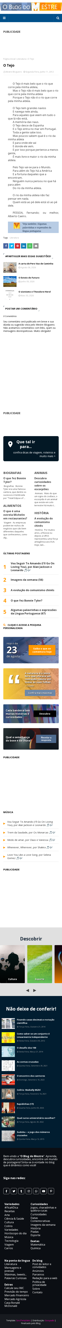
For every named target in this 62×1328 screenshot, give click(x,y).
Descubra (44, 713)
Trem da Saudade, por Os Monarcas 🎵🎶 (31, 832)
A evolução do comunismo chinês (43, 522)
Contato (37, 1292)
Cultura (12, 979)
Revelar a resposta (46, 738)
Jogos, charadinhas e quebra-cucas (43, 1209)
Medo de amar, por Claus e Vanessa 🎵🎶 (31, 839)
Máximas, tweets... (15, 1274)
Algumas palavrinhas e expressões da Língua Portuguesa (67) (34, 611)
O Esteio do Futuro (29, 277)
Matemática (38, 1244)
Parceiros (38, 1274)
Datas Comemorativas (40, 1219)
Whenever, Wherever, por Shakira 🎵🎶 (30, 847)
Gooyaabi (49, 1320)
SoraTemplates (23, 1320)
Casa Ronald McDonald (12, 1304)
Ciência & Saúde (14, 1218)
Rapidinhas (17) (25, 1103)
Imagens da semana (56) (27, 580)
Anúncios (38, 1271)
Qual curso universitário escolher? (36, 1117)
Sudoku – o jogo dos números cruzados (33, 1134)
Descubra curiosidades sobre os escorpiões (42, 483)
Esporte (39, 979)
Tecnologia (11, 1241)
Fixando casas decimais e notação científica (35, 1021)
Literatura (21, 59)
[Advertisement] (32, 425)
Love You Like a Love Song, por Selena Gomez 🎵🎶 (29, 856)
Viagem (9, 1244)
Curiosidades (39, 1214)
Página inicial (9, 59)
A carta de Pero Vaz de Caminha (36, 263)
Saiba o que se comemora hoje (42, 650)
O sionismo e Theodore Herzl (35, 291)
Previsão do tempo (16, 1291)
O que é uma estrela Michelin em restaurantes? (15, 514)
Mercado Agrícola (15, 1299)
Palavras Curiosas (15, 1278)
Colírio (8, 1226)
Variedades (11, 1229)
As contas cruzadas (28, 1061)
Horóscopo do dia (15, 1233)
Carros (8, 1248)
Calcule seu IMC (14, 1288)
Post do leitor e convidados (41, 1265)
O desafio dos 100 (26, 1047)
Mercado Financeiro (16, 1295)
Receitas (9, 1211)
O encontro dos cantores (31, 1075)
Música (8, 1237)
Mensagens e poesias (12, 1269)
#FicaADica (11, 1207)
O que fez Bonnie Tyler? (26, 600)
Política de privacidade (39, 1283)
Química (36, 1248)
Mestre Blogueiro (14, 71)
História (36, 1228)
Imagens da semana (43, 1225)
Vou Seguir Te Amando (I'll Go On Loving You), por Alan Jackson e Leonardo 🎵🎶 (32, 567)
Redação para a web (44, 1278)
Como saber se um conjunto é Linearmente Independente (33, 1035)
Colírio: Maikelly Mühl (29, 1089)
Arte (7, 1215)
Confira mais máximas (40, 692)
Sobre (36, 1288)
